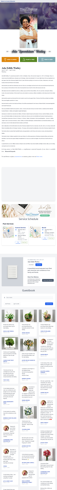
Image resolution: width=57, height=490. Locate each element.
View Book (31, 264)
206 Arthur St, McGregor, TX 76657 (22, 239)
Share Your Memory (47, 280)
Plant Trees (24, 242)
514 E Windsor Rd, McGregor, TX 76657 (49, 234)
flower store (39, 156)
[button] (8, 230)
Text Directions (18, 243)
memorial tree (18, 156)
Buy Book (39, 264)
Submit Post (49, 303)
